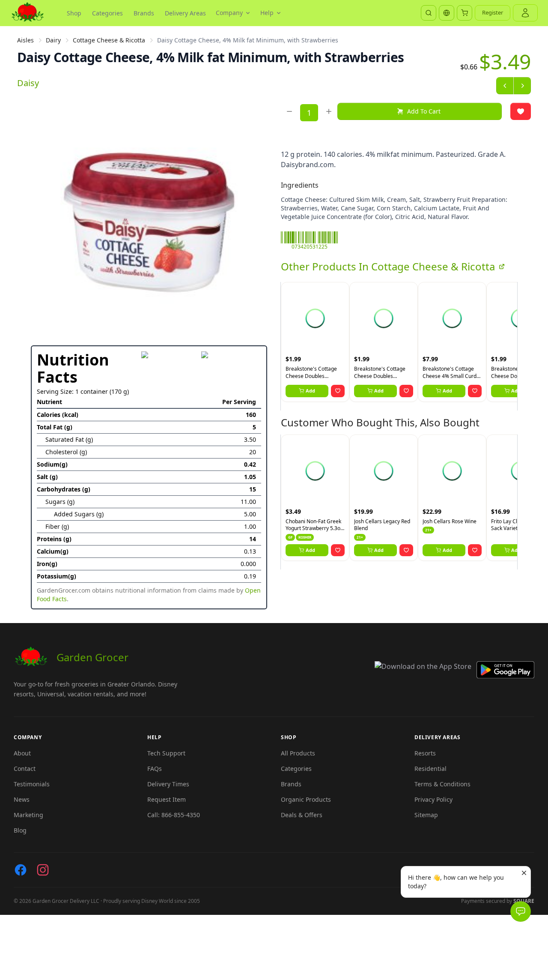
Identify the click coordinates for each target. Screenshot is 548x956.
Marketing (28, 815)
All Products (298, 753)
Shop (74, 13)
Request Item (166, 799)
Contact (25, 768)
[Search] (428, 13)
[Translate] (446, 13)
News (22, 799)
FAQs (154, 768)
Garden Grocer (92, 657)
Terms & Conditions (442, 784)
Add (310, 390)
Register (492, 12)
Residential (430, 768)
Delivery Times (168, 784)
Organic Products (306, 799)
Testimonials (32, 784)
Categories (107, 13)
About (22, 753)
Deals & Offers (301, 815)
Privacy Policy (433, 799)
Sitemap (426, 815)
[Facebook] (20, 870)
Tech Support (166, 753)
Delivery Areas (185, 13)
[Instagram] (43, 870)
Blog (20, 830)
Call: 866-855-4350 (173, 815)
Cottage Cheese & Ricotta (109, 40)
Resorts (425, 753)
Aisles (25, 40)
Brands (144, 13)
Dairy (53, 40)
